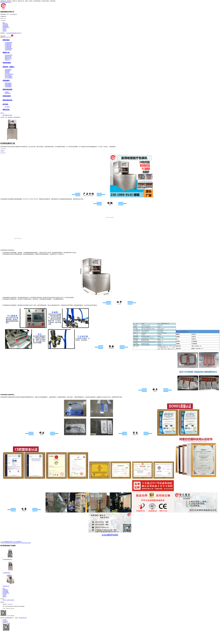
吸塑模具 (7, 92)
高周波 (1, 2)
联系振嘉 (9, 2)
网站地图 (5, 2)
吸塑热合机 (19, 33)
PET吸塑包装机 (8, 47)
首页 (4, 22)
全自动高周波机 (8, 69)
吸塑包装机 (5, 23)
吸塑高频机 (7, 71)
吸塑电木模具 (8, 93)
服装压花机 (6, 109)
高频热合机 (7, 73)
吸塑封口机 (6, 52)
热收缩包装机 (7, 62)
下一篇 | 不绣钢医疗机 (17, 541)
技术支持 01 (5, 622)
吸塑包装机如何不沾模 (7, 115)
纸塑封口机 (7, 59)
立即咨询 (2, 150)
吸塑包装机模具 (7, 89)
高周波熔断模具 (8, 84)
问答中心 (2, 113)
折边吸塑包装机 (8, 49)
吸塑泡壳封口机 (8, 57)
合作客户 (4, 29)
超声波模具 (7, 106)
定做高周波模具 (8, 86)
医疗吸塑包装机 (8, 44)
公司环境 (8, 600)
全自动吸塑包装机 (8, 42)
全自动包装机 (5, 24)
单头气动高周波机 (8, 76)
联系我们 (4, 30)
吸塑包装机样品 (7, 100)
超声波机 (5, 104)
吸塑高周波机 (8, 70)
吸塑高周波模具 (8, 83)
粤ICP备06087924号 (23, 617)
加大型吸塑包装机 (8, 48)
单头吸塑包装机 (8, 43)
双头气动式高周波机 (9, 74)
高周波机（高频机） (9, 67)
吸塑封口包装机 (8, 56)
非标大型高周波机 (8, 77)
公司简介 (4, 600)
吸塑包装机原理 (6, 27)
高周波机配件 (7, 96)
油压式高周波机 (8, 75)
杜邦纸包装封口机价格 (26, 542)
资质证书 (12, 600)
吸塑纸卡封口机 (8, 58)
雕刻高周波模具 (8, 85)
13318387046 (5, 621)
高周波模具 (6, 80)
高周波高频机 (5, 26)
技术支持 (4, 28)
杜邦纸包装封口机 (8, 542)
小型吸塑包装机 (8, 46)
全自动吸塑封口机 (8, 55)
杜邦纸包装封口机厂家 (16, 542)
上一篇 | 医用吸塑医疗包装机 (6, 541)
